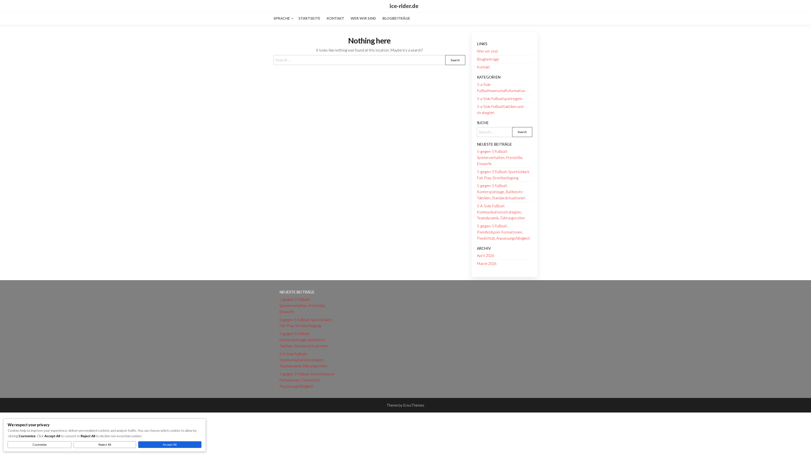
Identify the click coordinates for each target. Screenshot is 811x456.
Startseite (309, 18)
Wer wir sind (363, 18)
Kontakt (335, 18)
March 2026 (487, 263)
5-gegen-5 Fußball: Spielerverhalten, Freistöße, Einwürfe (500, 157)
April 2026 (485, 255)
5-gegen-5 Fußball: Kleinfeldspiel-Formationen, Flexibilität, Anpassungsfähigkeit (503, 232)
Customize (40, 444)
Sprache (282, 18)
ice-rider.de (404, 6)
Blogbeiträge (396, 18)
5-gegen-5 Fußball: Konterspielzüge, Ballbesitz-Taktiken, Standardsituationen (501, 191)
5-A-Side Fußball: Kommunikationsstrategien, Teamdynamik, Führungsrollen (501, 212)
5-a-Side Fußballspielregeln (499, 98)
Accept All (170, 444)
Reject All (104, 444)
